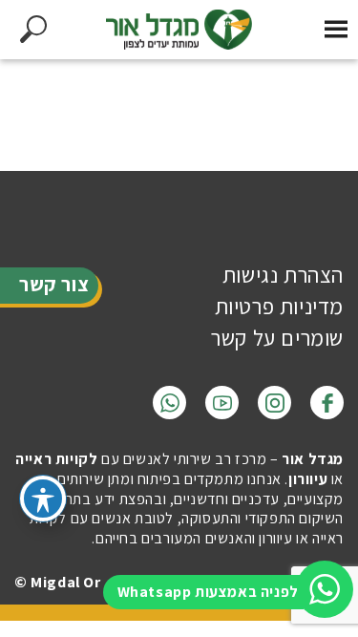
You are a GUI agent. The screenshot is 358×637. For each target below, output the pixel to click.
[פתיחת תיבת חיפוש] (33, 29)
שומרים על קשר (277, 338)
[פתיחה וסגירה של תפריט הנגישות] (43, 498)
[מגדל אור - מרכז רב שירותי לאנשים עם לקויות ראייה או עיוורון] (179, 30)
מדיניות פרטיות (279, 306)
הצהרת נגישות (283, 275)
